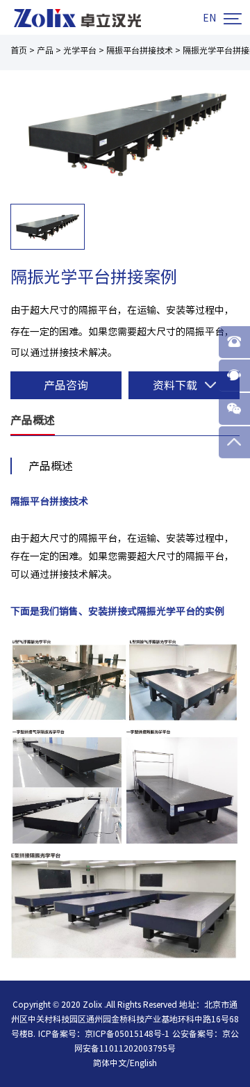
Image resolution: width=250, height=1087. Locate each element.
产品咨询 (66, 385)
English (143, 1062)
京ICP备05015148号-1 (127, 1033)
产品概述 (32, 420)
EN (209, 18)
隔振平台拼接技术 (139, 50)
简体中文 (109, 1062)
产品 (45, 50)
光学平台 (80, 50)
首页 (18, 50)
